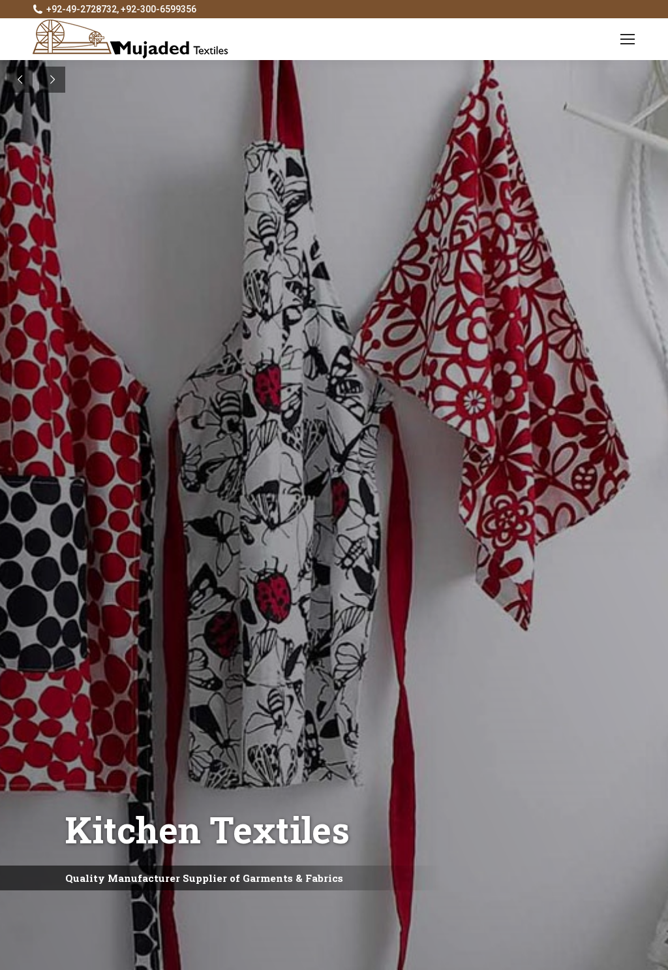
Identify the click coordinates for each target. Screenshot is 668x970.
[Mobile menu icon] (627, 39)
